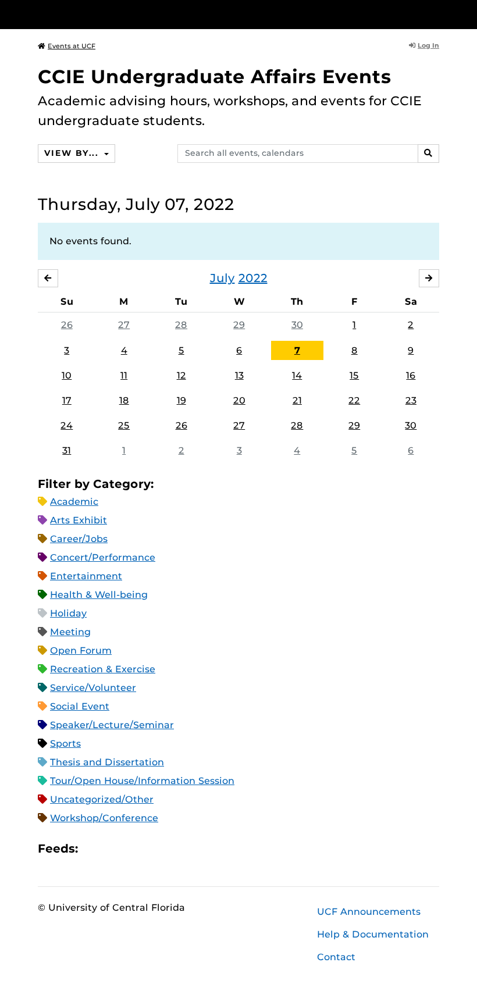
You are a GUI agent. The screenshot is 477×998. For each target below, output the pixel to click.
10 (67, 375)
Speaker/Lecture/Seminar (112, 724)
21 (297, 400)
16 (410, 375)
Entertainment (86, 576)
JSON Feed (172, 848)
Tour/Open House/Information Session (142, 780)
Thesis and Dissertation (107, 762)
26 (67, 324)
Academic (74, 501)
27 (124, 324)
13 (239, 375)
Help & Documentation (373, 934)
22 (354, 400)
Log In (428, 45)
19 (181, 400)
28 (181, 324)
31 (66, 450)
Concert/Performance (102, 557)
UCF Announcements (369, 911)
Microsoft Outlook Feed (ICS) (113, 848)
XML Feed (152, 848)
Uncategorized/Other (102, 799)
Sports (65, 743)
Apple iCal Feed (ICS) (93, 848)
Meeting (70, 631)
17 (67, 400)
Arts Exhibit (78, 520)
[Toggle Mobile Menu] (436, 14)
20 (239, 400)
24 (66, 425)
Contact (336, 957)
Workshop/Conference (104, 818)
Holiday (68, 613)
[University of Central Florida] (115, 14)
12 (181, 375)
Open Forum (81, 650)
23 (411, 400)
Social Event (79, 706)
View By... (72, 153)
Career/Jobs (79, 538)
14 (297, 375)
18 (124, 400)
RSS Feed (133, 848)
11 (123, 375)
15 (354, 375)
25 (124, 425)
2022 (253, 278)
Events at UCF (71, 46)
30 (297, 324)
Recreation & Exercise (102, 669)
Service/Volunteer (93, 687)
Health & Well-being (99, 594)
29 (239, 324)
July (222, 278)
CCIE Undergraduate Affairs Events (214, 76)
